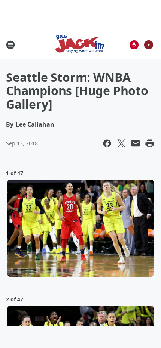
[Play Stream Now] (148, 44)
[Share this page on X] (121, 143)
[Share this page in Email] (135, 143)
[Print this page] (150, 143)
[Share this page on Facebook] (107, 143)
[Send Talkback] (134, 44)
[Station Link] (80, 44)
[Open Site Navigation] (10, 44)
